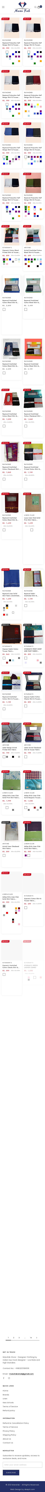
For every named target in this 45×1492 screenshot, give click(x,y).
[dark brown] (13, 59)
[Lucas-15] (32, 534)
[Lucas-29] (38, 539)
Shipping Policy (9, 1435)
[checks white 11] (16, 858)
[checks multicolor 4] (35, 706)
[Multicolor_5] (16, 309)
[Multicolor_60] (19, 330)
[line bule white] (13, 1151)
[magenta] (19, 1263)
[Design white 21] (32, 486)
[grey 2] (19, 59)
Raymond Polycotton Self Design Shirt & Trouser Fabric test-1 (11, 45)
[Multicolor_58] (32, 266)
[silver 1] (4, 928)
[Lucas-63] (32, 552)
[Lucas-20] (29, 537)
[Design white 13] (26, 484)
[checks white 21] (10, 862)
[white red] (7, 617)
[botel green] (16, 63)
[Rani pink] (13, 761)
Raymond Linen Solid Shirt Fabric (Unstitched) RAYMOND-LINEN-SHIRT (11, 596)
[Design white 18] (41, 484)
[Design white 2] (29, 479)
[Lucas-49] (26, 548)
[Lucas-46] (35, 546)
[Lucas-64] (35, 552)
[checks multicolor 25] (26, 915)
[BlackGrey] (41, 810)
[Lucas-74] (29, 557)
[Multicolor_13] (4, 314)
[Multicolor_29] (16, 318)
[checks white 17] (16, 860)
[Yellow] (38, 104)
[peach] (10, 262)
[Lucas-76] (35, 557)
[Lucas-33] (32, 541)
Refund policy (9, 1410)
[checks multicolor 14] (29, 710)
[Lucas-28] (35, 539)
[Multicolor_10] (13, 311)
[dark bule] (10, 608)
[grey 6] (10, 924)
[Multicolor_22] (13, 316)
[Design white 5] (38, 479)
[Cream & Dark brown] (19, 926)
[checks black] (10, 610)
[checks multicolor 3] (32, 706)
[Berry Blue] (19, 54)
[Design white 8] (29, 481)
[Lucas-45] (32, 546)
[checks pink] (13, 1210)
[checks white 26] (7, 865)
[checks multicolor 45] (32, 921)
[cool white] (10, 63)
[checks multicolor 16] (35, 710)
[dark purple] (13, 52)
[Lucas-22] (35, 537)
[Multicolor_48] (19, 325)
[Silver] (4, 264)
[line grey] (4, 812)
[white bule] (13, 759)
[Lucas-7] (26, 532)
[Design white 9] (32, 481)
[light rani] (4, 1208)
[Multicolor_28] (13, 318)
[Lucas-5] (38, 530)
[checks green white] (38, 209)
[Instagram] (9, 1378)
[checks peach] (16, 808)
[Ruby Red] (35, 104)
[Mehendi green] (26, 116)
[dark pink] (10, 52)
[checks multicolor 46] (13, 987)
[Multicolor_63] (10, 332)
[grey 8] (10, 926)
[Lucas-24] (41, 537)
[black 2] (4, 63)
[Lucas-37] (26, 543)
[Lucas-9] (32, 532)
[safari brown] (38, 606)
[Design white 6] (41, 479)
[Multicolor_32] (7, 321)
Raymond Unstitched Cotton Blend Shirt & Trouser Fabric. (10, 302)
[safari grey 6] (26, 608)
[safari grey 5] (41, 606)
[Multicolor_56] (7, 330)
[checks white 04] (13, 855)
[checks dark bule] (19, 1212)
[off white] (13, 264)
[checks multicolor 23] (38, 912)
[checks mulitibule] (7, 1215)
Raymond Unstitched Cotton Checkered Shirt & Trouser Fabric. (33, 416)
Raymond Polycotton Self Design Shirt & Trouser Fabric (33, 45)
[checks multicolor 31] (26, 917)
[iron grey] (10, 54)
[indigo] (10, 56)
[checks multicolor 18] (41, 710)
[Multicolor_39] (10, 323)
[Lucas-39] (32, 543)
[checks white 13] (4, 860)
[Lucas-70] (35, 555)
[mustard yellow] (10, 906)
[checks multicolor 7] (26, 708)
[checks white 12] (19, 858)
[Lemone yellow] (41, 812)
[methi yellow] (19, 912)
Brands (6, 1394)
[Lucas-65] (38, 552)
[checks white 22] (13, 862)
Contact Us (8, 1443)
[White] (16, 157)
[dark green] (7, 159)
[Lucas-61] (26, 552)
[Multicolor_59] (16, 330)
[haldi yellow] (35, 111)
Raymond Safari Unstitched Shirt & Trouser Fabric (30, 596)
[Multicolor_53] (16, 327)
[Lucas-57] (32, 550)
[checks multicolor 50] (7, 990)
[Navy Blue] (16, 61)
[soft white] (7, 63)
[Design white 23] (32, 264)
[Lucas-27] (32, 539)
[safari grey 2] (29, 113)
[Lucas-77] (38, 557)
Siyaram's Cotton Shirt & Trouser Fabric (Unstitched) (32, 898)
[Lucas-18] (41, 534)
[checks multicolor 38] (29, 919)
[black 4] (26, 1097)
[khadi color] (10, 915)
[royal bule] (4, 606)
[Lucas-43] (26, 546)
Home (5, 1390)
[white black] (4, 763)
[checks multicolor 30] (41, 915)
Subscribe (11, 1473)
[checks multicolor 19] (26, 912)
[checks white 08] (7, 858)
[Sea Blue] (4, 56)
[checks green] (32, 209)
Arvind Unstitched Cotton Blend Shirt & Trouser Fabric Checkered (33, 252)
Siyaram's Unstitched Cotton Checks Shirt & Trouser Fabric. (10, 965)
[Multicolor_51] (10, 327)
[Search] (35, 7)
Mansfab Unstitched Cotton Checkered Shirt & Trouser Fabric (33, 1192)
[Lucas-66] (41, 552)
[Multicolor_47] (16, 325)
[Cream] (32, 116)
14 (31, 1338)
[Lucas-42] (41, 543)
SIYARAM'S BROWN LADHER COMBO (10, 1023)
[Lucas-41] (38, 543)
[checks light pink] (4, 1212)
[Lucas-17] (38, 534)
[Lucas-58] (35, 550)
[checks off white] (7, 810)
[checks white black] (4, 1263)
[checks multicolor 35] (38, 917)
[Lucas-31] (26, 541)
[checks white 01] (4, 855)
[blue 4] (19, 166)
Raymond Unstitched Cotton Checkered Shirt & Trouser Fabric (11, 1136)
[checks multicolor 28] (35, 915)
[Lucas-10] (35, 532)
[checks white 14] (7, 860)
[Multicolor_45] (10, 325)
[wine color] (26, 1095)
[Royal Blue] (35, 113)
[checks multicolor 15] (32, 710)
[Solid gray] (32, 808)
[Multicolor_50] (7, 327)
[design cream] (35, 159)
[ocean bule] (10, 617)
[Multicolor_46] (13, 325)
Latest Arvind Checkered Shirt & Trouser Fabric (32, 749)
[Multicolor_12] (19, 311)
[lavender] (26, 663)
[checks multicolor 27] (32, 915)
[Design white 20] (29, 486)
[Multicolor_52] (13, 327)
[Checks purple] (10, 61)
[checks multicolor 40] (35, 919)
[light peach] (4, 924)
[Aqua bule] (13, 259)
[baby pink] (32, 111)
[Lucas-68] (29, 555)
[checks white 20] (7, 862)
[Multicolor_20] (7, 316)
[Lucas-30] (41, 539)
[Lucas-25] (26, 539)
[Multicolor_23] (16, 316)
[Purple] (16, 56)
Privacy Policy (9, 1431)
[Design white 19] (26, 486)
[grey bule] (13, 1146)
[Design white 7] (26, 481)
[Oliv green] (13, 166)
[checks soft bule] (4, 810)
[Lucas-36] (41, 541)
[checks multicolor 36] (41, 917)
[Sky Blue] (7, 54)
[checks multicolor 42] (41, 919)
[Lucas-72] (41, 555)
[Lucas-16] (35, 534)
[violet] (19, 910)
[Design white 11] (38, 481)
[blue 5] (41, 166)
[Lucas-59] (38, 550)
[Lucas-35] (38, 541)
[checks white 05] (16, 855)
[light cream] (10, 264)
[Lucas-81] (32, 559)
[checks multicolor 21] (32, 912)
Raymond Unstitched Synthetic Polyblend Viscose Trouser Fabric (32, 1079)
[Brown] (38, 157)
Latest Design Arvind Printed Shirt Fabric (10, 749)
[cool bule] (16, 761)
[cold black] (19, 164)
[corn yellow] (35, 266)
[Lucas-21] (32, 537)
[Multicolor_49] (4, 327)
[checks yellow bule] (19, 761)
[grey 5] (16, 921)
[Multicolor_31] (4, 321)
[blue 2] (10, 157)
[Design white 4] (35, 479)
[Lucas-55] (26, 550)
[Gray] (4, 608)
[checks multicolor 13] (26, 710)
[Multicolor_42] (19, 323)
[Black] (19, 52)
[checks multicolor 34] (35, 917)
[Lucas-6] (41, 530)
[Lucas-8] (29, 532)
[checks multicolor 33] (32, 917)
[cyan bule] (19, 917)
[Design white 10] (35, 481)
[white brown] (19, 759)
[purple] (19, 56)
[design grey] (13, 615)
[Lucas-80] (29, 559)
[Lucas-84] (41, 559)
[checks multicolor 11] (38, 708)
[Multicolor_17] (16, 314)
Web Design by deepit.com (22, 1489)
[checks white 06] (19, 855)
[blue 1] (7, 52)
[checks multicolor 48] (19, 987)
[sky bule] (7, 262)
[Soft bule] (13, 915)
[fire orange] (32, 211)
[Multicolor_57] (10, 330)
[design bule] (10, 1267)
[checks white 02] (7, 855)
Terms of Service (10, 1406)
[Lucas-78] (41, 557)
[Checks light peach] (10, 1208)
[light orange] (32, 214)
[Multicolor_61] (4, 332)
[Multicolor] (19, 608)
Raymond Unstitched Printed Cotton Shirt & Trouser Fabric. (32, 469)
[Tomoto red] (32, 109)
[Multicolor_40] (13, 323)
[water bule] (10, 810)
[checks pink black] (16, 1212)
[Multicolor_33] (10, 321)
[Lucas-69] (32, 555)
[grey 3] (4, 61)
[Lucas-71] (38, 555)
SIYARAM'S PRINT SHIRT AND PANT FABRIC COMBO (33, 651)
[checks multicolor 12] (41, 708)
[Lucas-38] (29, 543)
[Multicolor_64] (13, 332)
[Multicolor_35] (16, 321)
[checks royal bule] (7, 1212)
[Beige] (38, 107)
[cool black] (29, 109)
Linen (5, 1398)
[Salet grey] (13, 56)
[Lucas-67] (26, 555)
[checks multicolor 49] (4, 990)
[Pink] (32, 104)
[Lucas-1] (26, 530)
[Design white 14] (29, 484)
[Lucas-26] (29, 539)
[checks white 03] (10, 855)
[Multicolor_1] (26, 214)
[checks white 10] (13, 858)
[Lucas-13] (26, 534)
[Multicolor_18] (19, 314)
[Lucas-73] (26, 557)
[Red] (26, 104)
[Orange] (19, 61)
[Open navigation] (3, 7)
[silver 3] (10, 930)
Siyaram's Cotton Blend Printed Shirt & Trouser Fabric (11, 252)
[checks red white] (19, 1210)
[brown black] (4, 52)
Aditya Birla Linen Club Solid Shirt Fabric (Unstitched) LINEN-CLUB (33, 848)
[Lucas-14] (29, 534)
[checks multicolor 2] (29, 706)
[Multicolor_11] (16, 311)
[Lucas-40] (35, 543)
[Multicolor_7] (4, 311)
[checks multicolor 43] (26, 921)
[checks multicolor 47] (16, 987)
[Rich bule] (16, 608)
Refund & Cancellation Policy (16, 1423)
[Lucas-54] (41, 548)
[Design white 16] (35, 484)
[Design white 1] (26, 479)
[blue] (32, 164)
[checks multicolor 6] (41, 706)
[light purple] (16, 54)
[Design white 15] (32, 484)
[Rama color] (38, 808)
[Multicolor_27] (10, 318)
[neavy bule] (7, 658)
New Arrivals (8, 1402)
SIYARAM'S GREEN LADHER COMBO (31, 964)
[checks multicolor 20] (29, 912)
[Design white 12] (41, 481)
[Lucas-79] (26, 559)
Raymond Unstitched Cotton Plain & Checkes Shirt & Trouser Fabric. (11, 1191)
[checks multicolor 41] (38, 919)
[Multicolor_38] (7, 323)
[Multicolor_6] (19, 309)
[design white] (35, 1043)
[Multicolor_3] (10, 309)
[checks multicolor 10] (35, 708)
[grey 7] (13, 924)
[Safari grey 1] (26, 113)
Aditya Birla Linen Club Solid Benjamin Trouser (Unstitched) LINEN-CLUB (33, 798)
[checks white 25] (4, 865)
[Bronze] (13, 608)
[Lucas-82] (35, 559)
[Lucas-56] (29, 550)
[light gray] (19, 1203)
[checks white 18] (19, 860)
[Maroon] (29, 266)
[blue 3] (13, 157)
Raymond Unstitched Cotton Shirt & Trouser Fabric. (10, 699)
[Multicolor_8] (7, 311)
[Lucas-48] (41, 546)
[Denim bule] (38, 855)
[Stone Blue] (7, 61)
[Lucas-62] (29, 552)
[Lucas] (26, 562)
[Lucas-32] (29, 541)
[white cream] (13, 1265)
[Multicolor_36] (19, 321)
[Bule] (41, 660)
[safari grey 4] (35, 606)
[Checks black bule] (19, 1208)
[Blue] (13, 54)
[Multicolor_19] (4, 316)
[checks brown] (13, 1215)
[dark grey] (10, 164)
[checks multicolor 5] (38, 706)
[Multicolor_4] (13, 309)
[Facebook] (3, 1378)
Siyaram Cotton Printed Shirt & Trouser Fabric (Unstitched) (32, 1136)
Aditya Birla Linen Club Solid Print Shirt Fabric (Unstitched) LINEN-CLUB (11, 798)
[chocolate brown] (13, 658)
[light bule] (16, 612)
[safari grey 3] (32, 606)
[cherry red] (4, 930)
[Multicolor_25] (4, 318)
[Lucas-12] (41, 532)
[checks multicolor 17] (38, 710)
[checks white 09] (10, 858)
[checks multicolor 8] (29, 708)
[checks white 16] (13, 860)
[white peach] (7, 1258)
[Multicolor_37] (4, 323)
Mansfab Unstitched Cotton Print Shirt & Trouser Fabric (9, 1251)
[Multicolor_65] (16, 332)
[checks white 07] (4, 858)
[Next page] (36, 1337)
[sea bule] (4, 910)
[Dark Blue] (16, 52)
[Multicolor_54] (19, 327)
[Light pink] (41, 107)
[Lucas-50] (29, 548)
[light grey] (29, 111)
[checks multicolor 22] (35, 912)
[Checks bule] (4, 612)
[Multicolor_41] (16, 323)
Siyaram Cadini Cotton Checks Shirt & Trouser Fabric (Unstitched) (32, 699)
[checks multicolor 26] (29, 915)
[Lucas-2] (29, 530)
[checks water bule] (10, 1215)
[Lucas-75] (32, 557)
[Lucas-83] (38, 559)
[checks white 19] (4, 862)
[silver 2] (10, 928)
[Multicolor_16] (13, 314)
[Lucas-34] (35, 541)
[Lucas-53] (38, 548)
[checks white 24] (19, 862)
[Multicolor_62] (7, 332)
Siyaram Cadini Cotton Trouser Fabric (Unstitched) (10, 651)
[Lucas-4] (35, 530)
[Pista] (26, 814)
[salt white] (4, 761)
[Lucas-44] (29, 546)
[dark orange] (41, 209)
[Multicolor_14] (7, 314)
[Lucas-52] (35, 548)
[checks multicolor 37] (26, 919)
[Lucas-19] (26, 537)
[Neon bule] (7, 1270)
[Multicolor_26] (7, 318)
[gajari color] (16, 928)
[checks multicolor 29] (38, 915)
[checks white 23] (16, 862)
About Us (7, 1439)
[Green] (13, 63)
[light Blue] (10, 59)
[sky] (10, 808)
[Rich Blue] (41, 104)
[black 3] (32, 812)
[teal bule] (7, 926)
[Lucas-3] (32, 530)
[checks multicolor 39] (32, 919)
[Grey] (7, 56)
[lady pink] (35, 109)
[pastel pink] (13, 61)
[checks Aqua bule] (10, 1212)
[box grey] (32, 1088)
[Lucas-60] (41, 550)
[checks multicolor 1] (26, 706)
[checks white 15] (10, 860)
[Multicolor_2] (7, 309)
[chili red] (7, 917)
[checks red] (16, 615)
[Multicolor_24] (19, 316)
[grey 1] (16, 59)
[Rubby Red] (29, 107)
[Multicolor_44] (7, 325)
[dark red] (16, 912)
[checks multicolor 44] (29, 921)
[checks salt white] (7, 1153)
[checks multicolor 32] (29, 917)
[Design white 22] (26, 266)
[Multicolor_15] (10, 314)
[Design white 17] (38, 484)
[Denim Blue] (4, 54)
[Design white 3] (32, 479)
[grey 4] (7, 921)
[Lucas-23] (38, 537)
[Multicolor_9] (10, 311)
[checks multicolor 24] (41, 912)
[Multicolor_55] (4, 330)
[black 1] (7, 59)
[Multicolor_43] (4, 325)
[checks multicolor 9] (32, 708)
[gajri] (19, 606)
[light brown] (4, 59)
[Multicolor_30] (19, 318)
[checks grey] (13, 610)
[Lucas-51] (32, 548)
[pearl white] (16, 610)
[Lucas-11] (38, 532)
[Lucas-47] (38, 546)
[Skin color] (13, 606)
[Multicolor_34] (13, 321)
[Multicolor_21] (10, 316)
